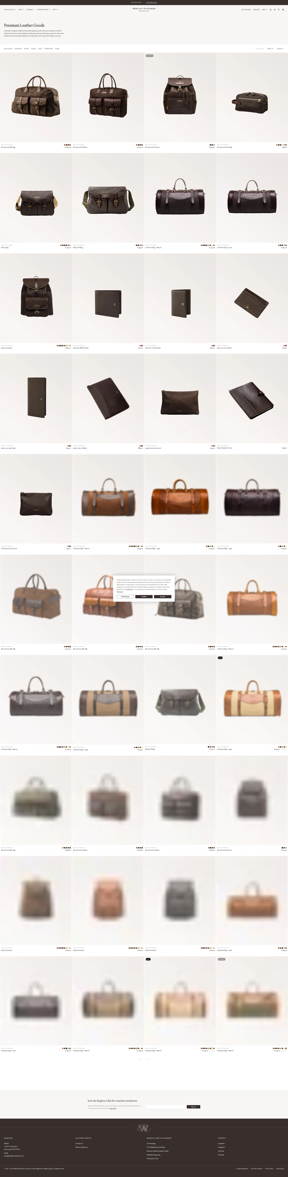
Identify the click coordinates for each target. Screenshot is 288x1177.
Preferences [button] (120, 591)
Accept (162, 596)
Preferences (125, 596)
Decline (144, 596)
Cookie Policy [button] (129, 589)
